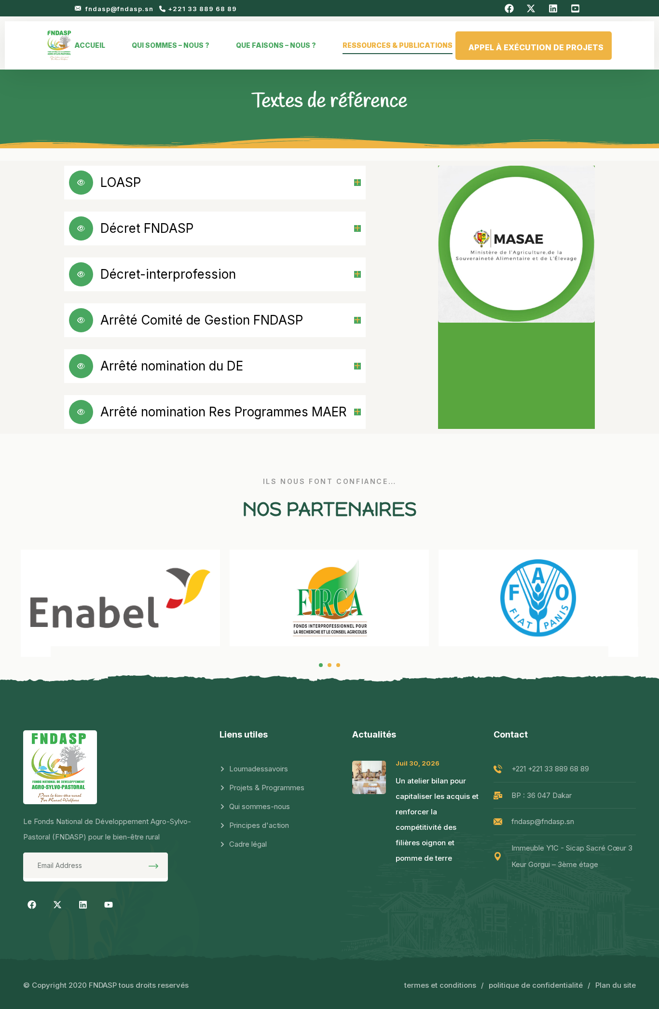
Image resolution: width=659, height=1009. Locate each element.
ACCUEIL (89, 45)
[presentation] (36, 642)
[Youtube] (108, 904)
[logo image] (59, 45)
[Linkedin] (83, 904)
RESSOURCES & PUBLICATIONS (398, 45)
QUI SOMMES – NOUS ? (170, 45)
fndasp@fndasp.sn (120, 9)
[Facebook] (32, 904)
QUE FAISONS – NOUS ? (276, 45)
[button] (321, 665)
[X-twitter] (57, 904)
